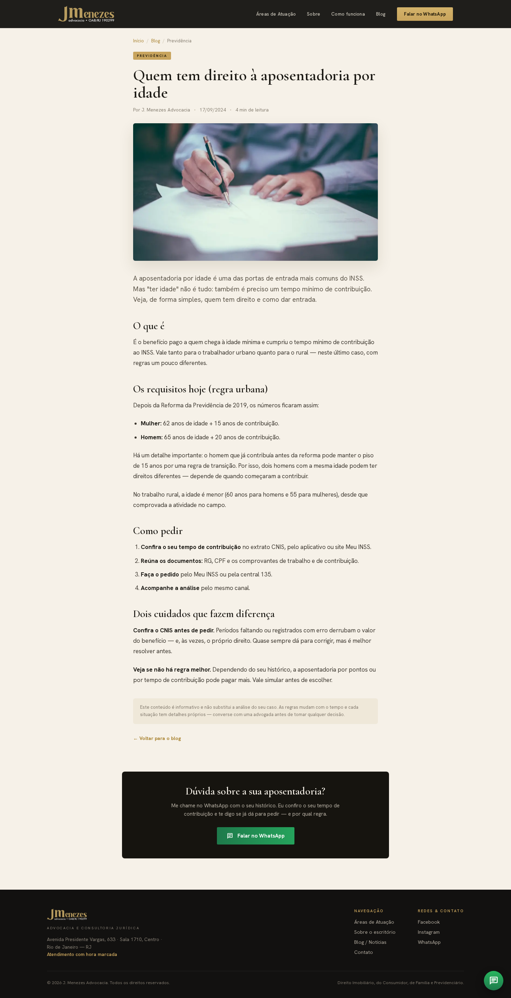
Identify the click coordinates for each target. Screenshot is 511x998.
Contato (363, 952)
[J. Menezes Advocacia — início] (86, 14)
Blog (381, 14)
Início (138, 41)
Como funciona (348, 14)
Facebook (429, 922)
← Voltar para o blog (157, 738)
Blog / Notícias (370, 942)
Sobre (313, 14)
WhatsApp (429, 942)
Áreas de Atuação (276, 14)
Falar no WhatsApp (425, 14)
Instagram (429, 932)
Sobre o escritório (375, 932)
